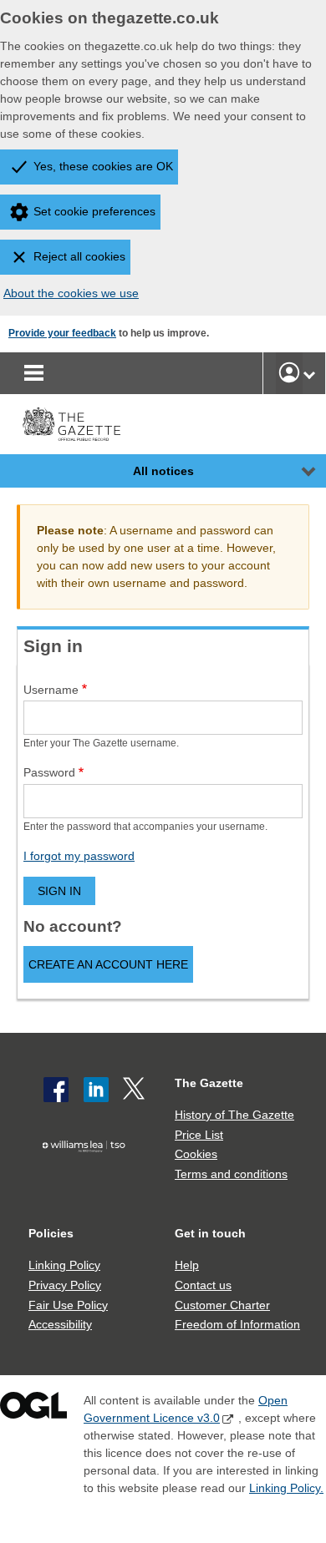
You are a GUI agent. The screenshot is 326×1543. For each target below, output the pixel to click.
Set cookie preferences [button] (94, 211)
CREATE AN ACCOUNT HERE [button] (108, 964)
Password (49, 772)
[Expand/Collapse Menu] (296, 471)
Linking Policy (64, 1265)
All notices (163, 471)
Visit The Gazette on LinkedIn (96, 1089)
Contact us (203, 1285)
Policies (51, 1233)
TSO (87, 1173)
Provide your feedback (62, 333)
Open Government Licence (33, 1409)
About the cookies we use (71, 293)
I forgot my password (79, 856)
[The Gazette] (71, 424)
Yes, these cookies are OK (103, 166)
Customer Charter (222, 1305)
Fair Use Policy (68, 1305)
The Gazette (209, 1083)
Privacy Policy (64, 1285)
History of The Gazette (234, 1114)
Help (187, 1265)
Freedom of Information (237, 1324)
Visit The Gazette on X (135, 1089)
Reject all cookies (79, 256)
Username (51, 689)
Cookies (196, 1154)
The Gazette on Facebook (56, 1089)
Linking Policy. (286, 1488)
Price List (199, 1134)
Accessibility (60, 1324)
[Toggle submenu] (309, 373)
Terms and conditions (231, 1174)
